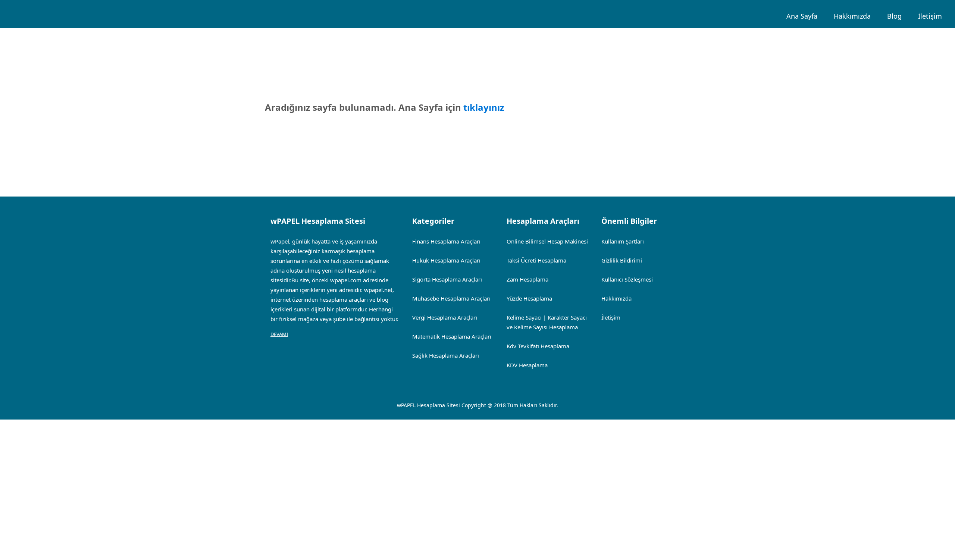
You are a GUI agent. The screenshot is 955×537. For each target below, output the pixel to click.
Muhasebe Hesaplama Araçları (451, 298)
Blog (894, 16)
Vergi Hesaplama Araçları (444, 317)
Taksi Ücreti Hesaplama (536, 260)
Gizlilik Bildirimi (621, 260)
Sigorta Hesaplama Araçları (447, 279)
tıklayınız (483, 107)
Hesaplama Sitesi (438, 405)
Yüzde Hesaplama (529, 298)
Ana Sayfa (801, 16)
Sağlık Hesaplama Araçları (445, 355)
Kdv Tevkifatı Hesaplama (538, 346)
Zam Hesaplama (527, 279)
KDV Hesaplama (527, 365)
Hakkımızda (852, 16)
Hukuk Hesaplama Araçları (446, 260)
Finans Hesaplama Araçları (446, 241)
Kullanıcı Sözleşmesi (627, 279)
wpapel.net (378, 289)
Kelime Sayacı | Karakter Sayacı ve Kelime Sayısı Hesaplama (547, 322)
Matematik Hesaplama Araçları (451, 336)
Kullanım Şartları (622, 241)
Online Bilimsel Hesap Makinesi (547, 241)
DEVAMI (279, 334)
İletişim (930, 16)
